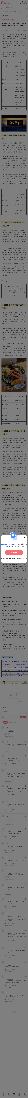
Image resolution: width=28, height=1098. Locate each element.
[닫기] (24, 537)
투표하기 (14, 552)
